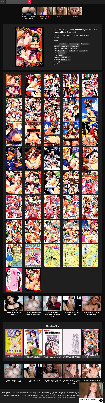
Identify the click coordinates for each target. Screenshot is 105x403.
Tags (40, 2)
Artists (45, 2)
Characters (52, 2)
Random (35, 2)
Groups (65, 2)
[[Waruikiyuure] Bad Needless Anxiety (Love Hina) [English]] (72, 342)
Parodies (59, 2)
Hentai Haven (58, 400)
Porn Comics (50, 400)
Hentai (71, 2)
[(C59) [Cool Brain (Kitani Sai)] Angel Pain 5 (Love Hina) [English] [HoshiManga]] (52, 342)
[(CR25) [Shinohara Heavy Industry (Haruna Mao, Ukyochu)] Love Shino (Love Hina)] (33, 342)
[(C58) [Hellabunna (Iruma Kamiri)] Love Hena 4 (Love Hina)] (91, 342)
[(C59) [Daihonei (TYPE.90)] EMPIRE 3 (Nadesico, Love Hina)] (14, 342)
